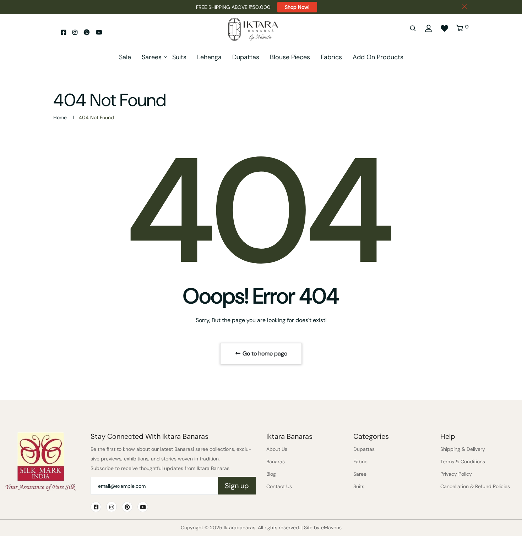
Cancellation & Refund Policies (475, 486)
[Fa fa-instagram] (75, 32)
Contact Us (279, 486)
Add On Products (378, 57)
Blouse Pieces (290, 57)
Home (60, 117)
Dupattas (245, 57)
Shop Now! (297, 7)
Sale (125, 57)
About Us (276, 449)
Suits (179, 57)
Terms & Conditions (462, 461)
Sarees (152, 57)
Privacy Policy (456, 474)
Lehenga (209, 57)
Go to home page (264, 353)
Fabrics (331, 57)
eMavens (331, 527)
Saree (359, 474)
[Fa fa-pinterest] (86, 32)
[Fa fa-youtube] (99, 32)
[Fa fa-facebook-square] (63, 32)
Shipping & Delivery (462, 449)
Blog (271, 474)
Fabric (360, 461)
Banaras (275, 461)
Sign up (237, 485)
